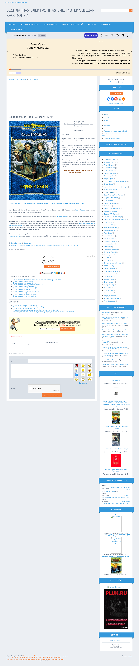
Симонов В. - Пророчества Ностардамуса (115, 364)
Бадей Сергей (108, 178)
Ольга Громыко (33, 79)
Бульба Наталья (109, 168)
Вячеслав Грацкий (110, 252)
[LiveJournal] (61, 273)
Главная (11, 79)
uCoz (130, 656)
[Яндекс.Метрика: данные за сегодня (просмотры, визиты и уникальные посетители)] (116, 640)
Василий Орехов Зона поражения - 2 (114, 330)
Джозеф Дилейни (109, 268)
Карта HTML (15, 657)
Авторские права (31, 657)
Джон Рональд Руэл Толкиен (113, 195)
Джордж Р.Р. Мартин (110, 214)
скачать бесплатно (72, 245)
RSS (8, 657)
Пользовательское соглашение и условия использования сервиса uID (35, 660)
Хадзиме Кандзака (110, 230)
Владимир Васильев (111, 271)
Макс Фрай (107, 287)
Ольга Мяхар (108, 184)
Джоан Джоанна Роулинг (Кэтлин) (115, 219)
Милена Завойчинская (111, 298)
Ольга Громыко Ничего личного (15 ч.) (25, 286)
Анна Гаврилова (109, 301)
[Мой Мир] (59, 273)
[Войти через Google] (120, 99)
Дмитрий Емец (109, 285)
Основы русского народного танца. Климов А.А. (116, 470)
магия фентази (52, 245)
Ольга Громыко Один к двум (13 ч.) (24, 283)
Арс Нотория (106, 312)
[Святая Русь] (116, 587)
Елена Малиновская (110, 189)
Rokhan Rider (108, 276)
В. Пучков (107, 260)
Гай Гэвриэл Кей (109, 236)
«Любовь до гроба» (108, 491)
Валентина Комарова (111, 249)
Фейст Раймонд (109, 266)
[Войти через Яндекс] (116, 99)
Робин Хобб (108, 233)
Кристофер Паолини (110, 211)
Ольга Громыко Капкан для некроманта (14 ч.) (28, 284)
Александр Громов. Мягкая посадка (116, 449)
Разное (127, 495)
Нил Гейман (108, 222)
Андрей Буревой (109, 165)
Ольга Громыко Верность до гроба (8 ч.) (26, 294)
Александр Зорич (110, 159)
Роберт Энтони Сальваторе (113, 217)
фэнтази (13, 245)
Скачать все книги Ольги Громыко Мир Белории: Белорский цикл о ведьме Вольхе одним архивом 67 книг (47, 203)
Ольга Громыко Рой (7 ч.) (21, 293)
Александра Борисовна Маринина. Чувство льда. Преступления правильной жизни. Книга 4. (43, 312)
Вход (120, 82)
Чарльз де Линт (109, 244)
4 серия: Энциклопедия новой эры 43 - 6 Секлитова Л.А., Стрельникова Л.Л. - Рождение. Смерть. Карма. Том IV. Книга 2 (116, 403)
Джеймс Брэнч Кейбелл (112, 208)
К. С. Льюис (108, 206)
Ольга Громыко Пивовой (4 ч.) (23, 281)
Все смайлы (83, 383)
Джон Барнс (108, 247)
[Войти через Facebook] (112, 99)
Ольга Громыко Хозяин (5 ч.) (22, 289)
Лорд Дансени (108, 200)
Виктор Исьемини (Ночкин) (113, 263)
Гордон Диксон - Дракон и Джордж (115, 187)
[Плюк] (116, 628)
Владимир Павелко (110, 227)
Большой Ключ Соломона (110, 360)
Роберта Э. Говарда (110, 203)
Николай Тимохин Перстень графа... (114, 497)
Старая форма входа (116, 103)
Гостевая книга (28, 656)
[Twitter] (55, 273)
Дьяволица (27, 243)
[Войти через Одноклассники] (123, 99)
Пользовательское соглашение (17, 659)
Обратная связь (39, 656)
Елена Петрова (109, 170)
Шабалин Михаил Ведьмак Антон (24, 308)
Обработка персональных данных (39, 659)
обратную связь (62, 216)
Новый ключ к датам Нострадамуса (25, 305)
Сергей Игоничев (109, 274)
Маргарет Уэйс (109, 225)
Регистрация (114, 82)
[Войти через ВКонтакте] (108, 99)
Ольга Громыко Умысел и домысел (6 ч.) (26, 291)
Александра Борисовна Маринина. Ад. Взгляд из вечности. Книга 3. (35, 310)
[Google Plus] (64, 273)
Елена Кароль (108, 293)
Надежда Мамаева (110, 295)
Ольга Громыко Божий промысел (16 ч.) (26, 288)
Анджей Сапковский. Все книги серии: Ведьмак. (116, 427)
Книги (17, 79)
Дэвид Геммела (109, 238)
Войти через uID (116, 93)
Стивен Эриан (108, 290)
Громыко (43, 245)
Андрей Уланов (109, 279)
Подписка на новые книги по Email (57, 656)
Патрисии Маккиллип (111, 241)
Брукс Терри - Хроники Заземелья (115, 181)
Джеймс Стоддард (110, 173)
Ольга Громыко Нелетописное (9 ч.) (24, 296)
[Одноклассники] (57, 273)
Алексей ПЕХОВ (109, 162)
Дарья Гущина (108, 255)
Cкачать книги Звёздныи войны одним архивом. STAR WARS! (114, 348)
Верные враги (35, 245)
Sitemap (22, 657)
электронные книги (23, 245)
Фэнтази (7, 2)
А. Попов (107, 257)
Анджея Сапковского (111, 198)
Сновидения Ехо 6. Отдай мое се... (113, 503)
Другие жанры (22, 2)
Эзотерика (13, 2)
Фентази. (24, 79)
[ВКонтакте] (52, 273)
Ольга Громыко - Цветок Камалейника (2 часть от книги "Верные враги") (37, 280)
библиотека (61, 245)
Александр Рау (109, 176)
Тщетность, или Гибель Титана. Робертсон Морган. (30, 307)
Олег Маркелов (109, 282)
